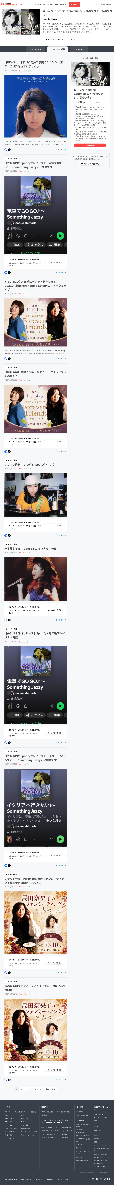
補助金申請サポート (82, 1160)
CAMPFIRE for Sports (82, 1136)
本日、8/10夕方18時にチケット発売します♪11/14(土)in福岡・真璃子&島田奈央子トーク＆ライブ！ (35, 286)
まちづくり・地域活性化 (28, 1112)
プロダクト (7, 1115)
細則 (95, 1142)
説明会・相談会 (66, 1127)
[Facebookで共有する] (5, 149)
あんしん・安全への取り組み (101, 1119)
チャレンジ (24, 1118)
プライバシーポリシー (100, 1145)
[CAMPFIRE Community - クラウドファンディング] (9, 4)
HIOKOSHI (79, 1148)
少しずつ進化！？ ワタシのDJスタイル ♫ (29, 464)
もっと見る (60, 149)
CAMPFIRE (79, 1112)
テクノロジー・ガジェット (12, 1112)
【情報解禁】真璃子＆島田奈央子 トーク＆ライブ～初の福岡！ (35, 374)
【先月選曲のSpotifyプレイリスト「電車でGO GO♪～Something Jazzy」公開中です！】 (32, 165)
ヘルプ (96, 1127)
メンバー (79, 49)
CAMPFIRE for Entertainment (80, 1131)
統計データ (65, 1137)
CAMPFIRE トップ (61, 4)
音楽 (22, 1115)
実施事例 (64, 1134)
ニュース (96, 1123)
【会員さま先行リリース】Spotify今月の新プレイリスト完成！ (34, 635)
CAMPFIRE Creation (82, 1121)
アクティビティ (57, 49)
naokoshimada (51, 19)
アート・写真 (8, 1135)
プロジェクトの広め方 (48, 1137)
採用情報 (50, 1179)
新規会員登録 (107, 4)
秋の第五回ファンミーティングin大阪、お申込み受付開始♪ (35, 988)
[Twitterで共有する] (9, 149)
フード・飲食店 (9, 1118)
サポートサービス (67, 1131)
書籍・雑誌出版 (25, 1128)
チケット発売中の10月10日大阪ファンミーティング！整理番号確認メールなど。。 (34, 881)
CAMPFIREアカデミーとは (49, 1127)
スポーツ (23, 1122)
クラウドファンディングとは (50, 1131)
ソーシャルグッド (9, 1138)
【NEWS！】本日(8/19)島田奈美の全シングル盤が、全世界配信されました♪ (33, 64)
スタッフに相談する (63, 1112)
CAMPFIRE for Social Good (82, 1125)
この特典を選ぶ (89, 145)
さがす (50, 4)
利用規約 (96, 1138)
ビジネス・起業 (9, 1132)
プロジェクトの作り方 (48, 1134)
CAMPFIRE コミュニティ (83, 1116)
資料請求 (74, 4)
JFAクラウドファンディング (82, 1152)
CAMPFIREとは (98, 1114)
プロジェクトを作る (47, 1112)
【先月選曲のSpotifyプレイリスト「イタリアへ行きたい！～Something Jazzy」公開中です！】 (34, 758)
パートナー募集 (62, 1179)
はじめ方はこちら (39, 4)
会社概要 (39, 1179)
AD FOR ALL (79, 1144)
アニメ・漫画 (8, 1122)
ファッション (8, 1125)
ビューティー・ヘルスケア (29, 1132)
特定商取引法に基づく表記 (101, 1149)
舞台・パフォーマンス (27, 1135)
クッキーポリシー (99, 1166)
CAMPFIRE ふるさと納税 (83, 1140)
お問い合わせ (98, 1130)
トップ (35, 49)
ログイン (97, 4)
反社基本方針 (98, 1157)
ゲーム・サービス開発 (11, 1128)
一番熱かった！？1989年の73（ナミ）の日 (30, 548)
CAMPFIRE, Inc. (26, 1179)
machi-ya (79, 1157)
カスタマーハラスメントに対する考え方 (101, 1162)
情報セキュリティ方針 (100, 1154)
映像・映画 (24, 1125)
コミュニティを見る (55, 262)
